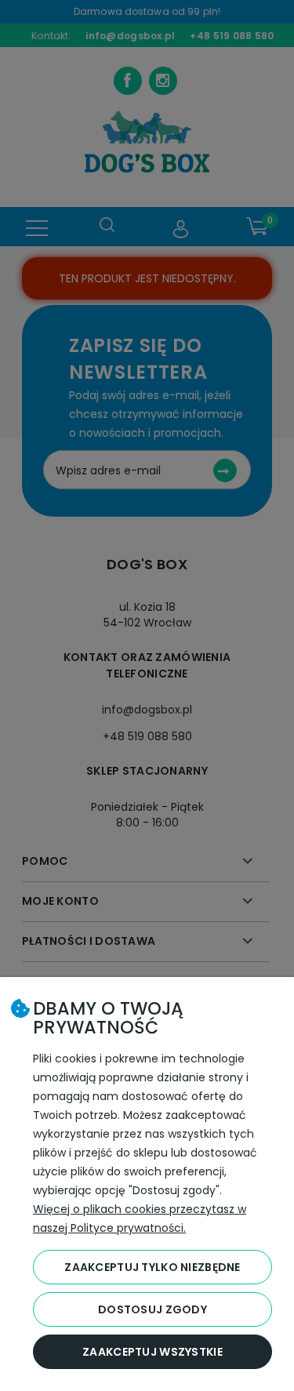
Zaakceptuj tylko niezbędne (152, 1267)
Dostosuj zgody (152, 1309)
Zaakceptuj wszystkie (152, 1352)
